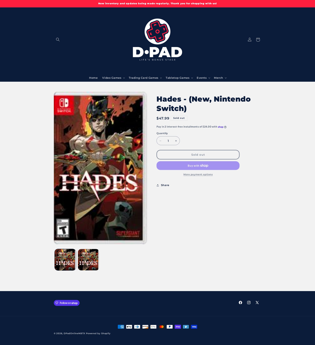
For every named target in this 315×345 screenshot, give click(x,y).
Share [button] (165, 185)
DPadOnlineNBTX (74, 333)
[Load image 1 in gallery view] (65, 259)
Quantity (162, 133)
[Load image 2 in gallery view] (88, 259)
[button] (58, 40)
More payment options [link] (198, 174)
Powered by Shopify (98, 333)
